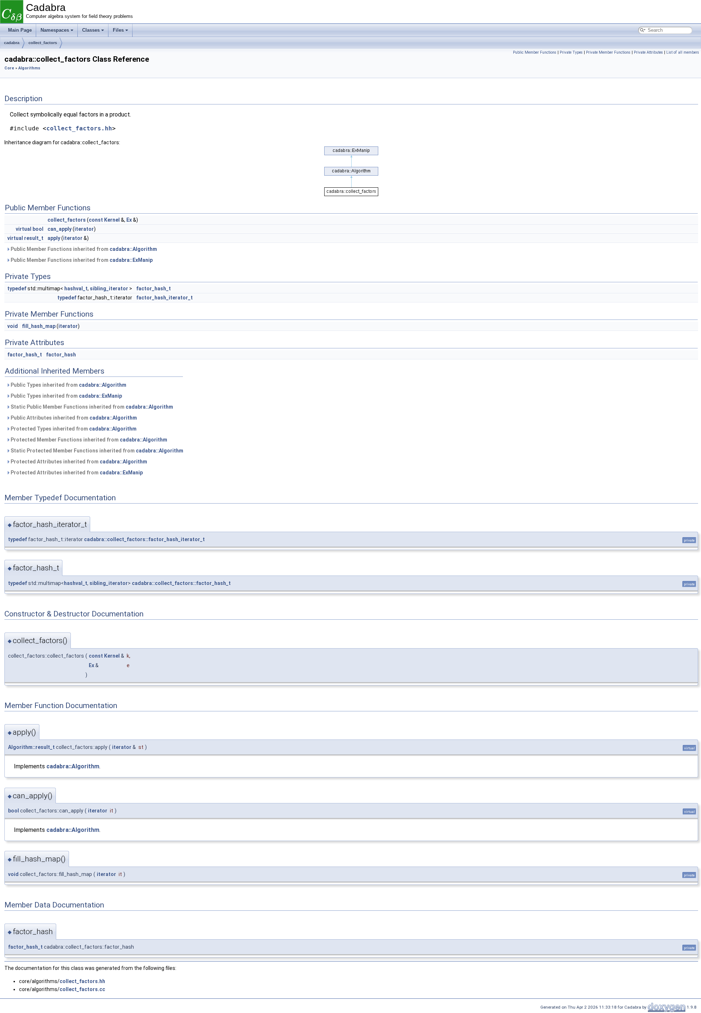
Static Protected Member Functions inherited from (96, 451)
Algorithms (29, 68)
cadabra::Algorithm (133, 249)
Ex (129, 220)
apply (53, 238)
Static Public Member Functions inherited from (91, 407)
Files (118, 30)
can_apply (59, 229)
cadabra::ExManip (131, 260)
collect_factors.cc (82, 989)
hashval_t (76, 288)
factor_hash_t (153, 288)
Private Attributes (648, 52)
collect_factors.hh (79, 128)
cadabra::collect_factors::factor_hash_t (181, 583)
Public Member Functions (534, 52)
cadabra (11, 43)
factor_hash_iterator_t (164, 298)
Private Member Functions (608, 52)
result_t (33, 238)
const (96, 220)
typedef (16, 288)
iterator (84, 229)
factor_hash (61, 355)
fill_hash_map (38, 326)
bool (37, 229)
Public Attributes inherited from (73, 418)
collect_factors (42, 43)
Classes (91, 30)
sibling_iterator (109, 288)
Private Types (571, 52)
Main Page (20, 30)
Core (9, 68)
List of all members (682, 52)
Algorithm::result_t (31, 747)
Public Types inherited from (67, 385)
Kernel (112, 220)
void (12, 326)
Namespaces (55, 30)
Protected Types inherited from (73, 429)
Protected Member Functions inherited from (88, 440)
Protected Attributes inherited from (78, 462)
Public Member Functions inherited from (83, 249)
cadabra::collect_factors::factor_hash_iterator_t (144, 539)
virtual (23, 229)
